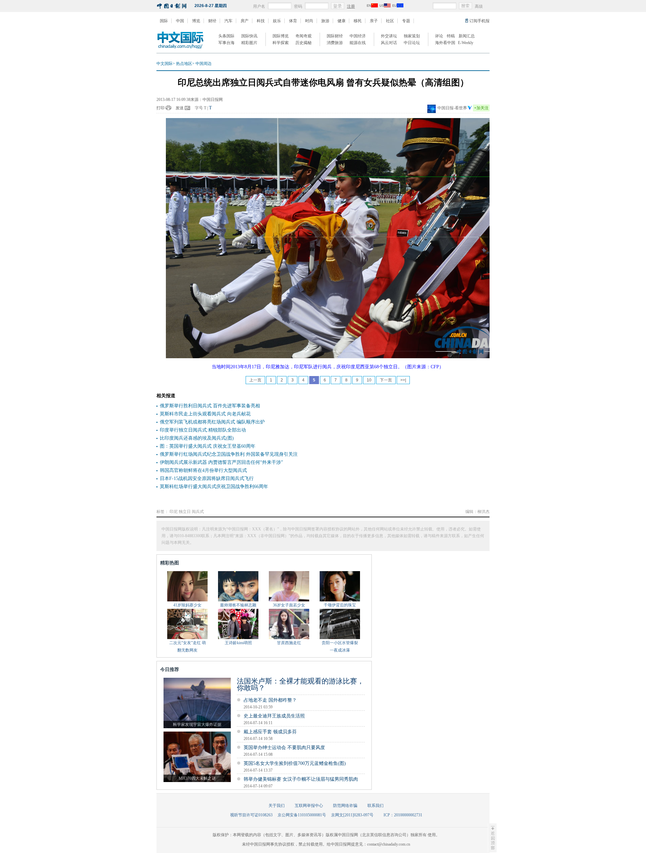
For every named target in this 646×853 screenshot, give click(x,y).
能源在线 (358, 42)
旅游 (325, 20)
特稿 (451, 36)
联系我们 (375, 805)
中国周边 (203, 63)
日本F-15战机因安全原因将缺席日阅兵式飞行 (207, 478)
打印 (160, 108)
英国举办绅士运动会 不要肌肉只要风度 (284, 747)
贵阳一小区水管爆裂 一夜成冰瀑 (340, 646)
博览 (196, 20)
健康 (341, 20)
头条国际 (226, 36)
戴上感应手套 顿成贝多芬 (270, 731)
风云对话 (389, 42)
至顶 (492, 837)
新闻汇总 (467, 36)
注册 (351, 6)
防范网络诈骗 (345, 805)
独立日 (185, 511)
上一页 (255, 380)
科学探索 (281, 42)
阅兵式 (198, 511)
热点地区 (184, 63)
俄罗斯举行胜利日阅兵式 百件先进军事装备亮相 (210, 405)
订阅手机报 (479, 20)
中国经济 (358, 36)
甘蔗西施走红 (289, 642)
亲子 (374, 20)
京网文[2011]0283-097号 (352, 815)
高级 (479, 6)
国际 (164, 20)
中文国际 (164, 63)
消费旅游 (335, 42)
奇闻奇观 (303, 36)
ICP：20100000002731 (403, 815)
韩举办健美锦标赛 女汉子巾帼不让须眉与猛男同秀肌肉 (301, 779)
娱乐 (277, 20)
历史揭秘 (303, 42)
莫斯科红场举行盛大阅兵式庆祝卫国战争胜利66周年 (214, 486)
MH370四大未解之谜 (197, 778)
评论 (439, 36)
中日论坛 (412, 42)
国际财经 (335, 36)
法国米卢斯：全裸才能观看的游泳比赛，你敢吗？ (300, 684)
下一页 (386, 380)
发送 (180, 108)
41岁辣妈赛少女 (187, 605)
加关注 (481, 108)
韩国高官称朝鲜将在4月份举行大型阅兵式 (203, 470)
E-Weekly (465, 42)
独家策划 (412, 36)
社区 (390, 20)
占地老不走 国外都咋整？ (270, 700)
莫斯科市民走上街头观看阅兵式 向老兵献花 (205, 413)
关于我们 (276, 805)
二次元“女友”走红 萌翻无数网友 (187, 646)
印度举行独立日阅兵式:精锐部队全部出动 (203, 430)
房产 (245, 20)
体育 (293, 20)
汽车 (228, 20)
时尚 (309, 20)
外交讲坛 (389, 36)
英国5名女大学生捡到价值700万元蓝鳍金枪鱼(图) (295, 763)
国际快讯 (249, 36)
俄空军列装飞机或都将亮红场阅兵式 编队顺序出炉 (212, 421)
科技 (261, 20)
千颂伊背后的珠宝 (340, 605)
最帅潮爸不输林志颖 (238, 605)
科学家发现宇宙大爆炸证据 (197, 724)
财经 (212, 20)
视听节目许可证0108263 (251, 815)
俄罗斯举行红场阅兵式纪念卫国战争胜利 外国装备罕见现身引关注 (229, 454)
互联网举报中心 (309, 805)
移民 (358, 20)
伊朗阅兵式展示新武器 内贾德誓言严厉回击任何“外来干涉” (221, 462)
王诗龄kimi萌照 (238, 642)
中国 (180, 20)
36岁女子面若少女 (289, 605)
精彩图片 (249, 42)
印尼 (174, 511)
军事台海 (226, 42)
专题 (406, 20)
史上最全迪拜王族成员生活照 (274, 715)
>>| (403, 380)
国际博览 (281, 36)
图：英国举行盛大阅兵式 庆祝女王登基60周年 (207, 446)
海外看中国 (445, 42)
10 (369, 380)
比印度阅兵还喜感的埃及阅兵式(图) (197, 438)
